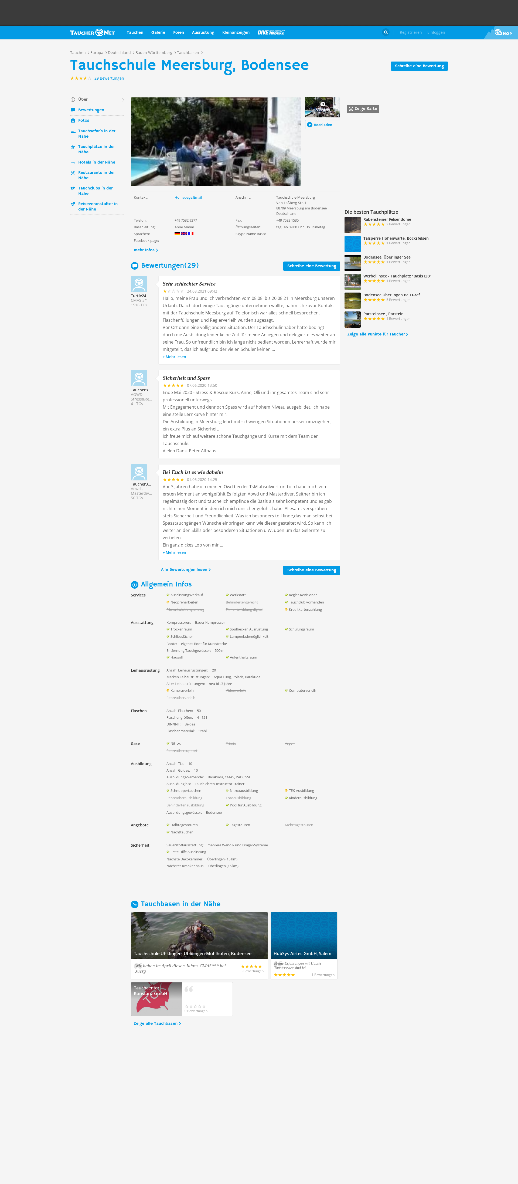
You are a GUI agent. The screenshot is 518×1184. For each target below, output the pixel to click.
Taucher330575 (145, 484)
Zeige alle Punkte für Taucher (376, 334)
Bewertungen (91, 110)
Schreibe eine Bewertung (419, 66)
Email (197, 197)
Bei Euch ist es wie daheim (193, 472)
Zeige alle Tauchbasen (156, 1023)
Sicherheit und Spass (186, 378)
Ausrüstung (203, 32)
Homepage (183, 197)
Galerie (158, 32)
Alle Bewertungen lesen (184, 569)
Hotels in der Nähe (96, 162)
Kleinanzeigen (236, 32)
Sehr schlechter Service (189, 284)
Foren (178, 32)
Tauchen (135, 32)
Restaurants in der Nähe (96, 175)
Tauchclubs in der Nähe (95, 191)
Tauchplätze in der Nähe (96, 149)
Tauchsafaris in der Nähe (96, 133)
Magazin (271, 32)
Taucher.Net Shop (501, 32)
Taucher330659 (145, 389)
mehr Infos (144, 250)
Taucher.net (92, 32)
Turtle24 (138, 295)
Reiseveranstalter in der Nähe (98, 206)
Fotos (83, 120)
